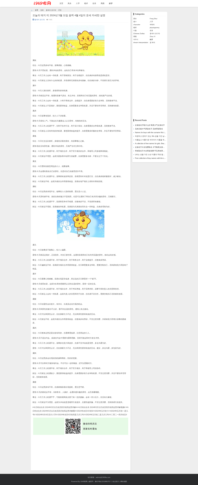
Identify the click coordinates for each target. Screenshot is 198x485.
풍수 (135, 21)
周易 (102, 3)
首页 (36, 10)
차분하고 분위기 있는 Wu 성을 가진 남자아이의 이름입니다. (158, 136)
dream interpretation (140, 42)
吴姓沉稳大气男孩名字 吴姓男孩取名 (149, 129)
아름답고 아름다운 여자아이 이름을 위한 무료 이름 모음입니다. (159, 140)
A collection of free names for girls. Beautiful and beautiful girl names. (160, 143)
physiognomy (154, 27)
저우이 (135, 39)
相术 (86, 3)
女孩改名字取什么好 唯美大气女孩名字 (150, 125)
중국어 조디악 (51, 10)
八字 (78, 3)
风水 (69, 3)
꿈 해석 (152, 42)
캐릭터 (152, 24)
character (136, 24)
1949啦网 (83, 481)
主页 (61, 3)
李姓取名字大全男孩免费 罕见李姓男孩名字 (151, 151)
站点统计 (116, 481)
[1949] (32, 10)
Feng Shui (153, 19)
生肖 (94, 3)
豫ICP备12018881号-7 (103, 481)
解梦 (111, 3)
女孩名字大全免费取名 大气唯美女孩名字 (150, 147)
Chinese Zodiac (139, 33)
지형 (135, 30)
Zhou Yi (152, 36)
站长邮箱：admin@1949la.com (99, 477)
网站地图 (123, 481)
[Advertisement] (81, 452)
